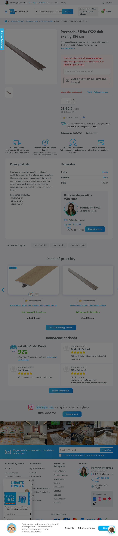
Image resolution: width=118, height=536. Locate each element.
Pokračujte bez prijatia (86, 528)
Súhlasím (106, 528)
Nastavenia (69, 528)
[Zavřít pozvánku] (112, 500)
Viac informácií (36, 532)
